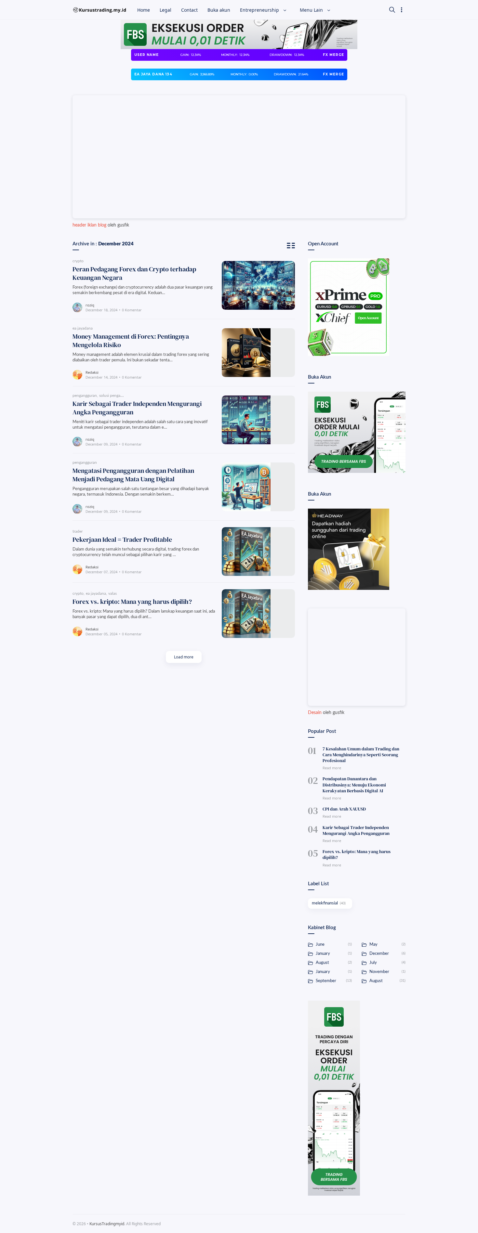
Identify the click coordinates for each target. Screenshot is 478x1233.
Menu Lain (312, 10)
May (387, 944)
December (387, 954)
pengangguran (85, 395)
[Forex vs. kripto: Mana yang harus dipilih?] (258, 613)
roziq (90, 305)
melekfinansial (329, 903)
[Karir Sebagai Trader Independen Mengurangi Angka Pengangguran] (258, 420)
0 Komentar (132, 309)
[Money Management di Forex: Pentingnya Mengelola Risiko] (258, 352)
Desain (315, 712)
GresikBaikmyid (194, 1224)
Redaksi (92, 372)
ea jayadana (83, 328)
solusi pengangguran (116, 395)
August (333, 963)
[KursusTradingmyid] (99, 9)
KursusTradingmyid (106, 1224)
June (333, 944)
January (333, 954)
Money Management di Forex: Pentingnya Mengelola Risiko (131, 340)
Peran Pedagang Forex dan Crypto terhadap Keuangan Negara (134, 273)
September (333, 981)
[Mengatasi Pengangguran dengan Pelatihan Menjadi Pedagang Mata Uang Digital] (258, 486)
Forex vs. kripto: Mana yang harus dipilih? (132, 601)
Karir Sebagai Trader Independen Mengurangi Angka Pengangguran (137, 408)
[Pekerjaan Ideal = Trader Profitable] (258, 551)
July (387, 963)
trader (78, 531)
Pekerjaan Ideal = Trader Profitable (122, 539)
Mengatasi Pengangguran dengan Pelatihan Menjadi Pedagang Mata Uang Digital (133, 475)
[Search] (392, 10)
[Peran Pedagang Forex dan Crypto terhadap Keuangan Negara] (258, 285)
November (387, 972)
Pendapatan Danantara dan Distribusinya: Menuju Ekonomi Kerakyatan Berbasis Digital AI (354, 784)
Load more (183, 657)
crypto (78, 261)
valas (112, 593)
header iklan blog (89, 225)
